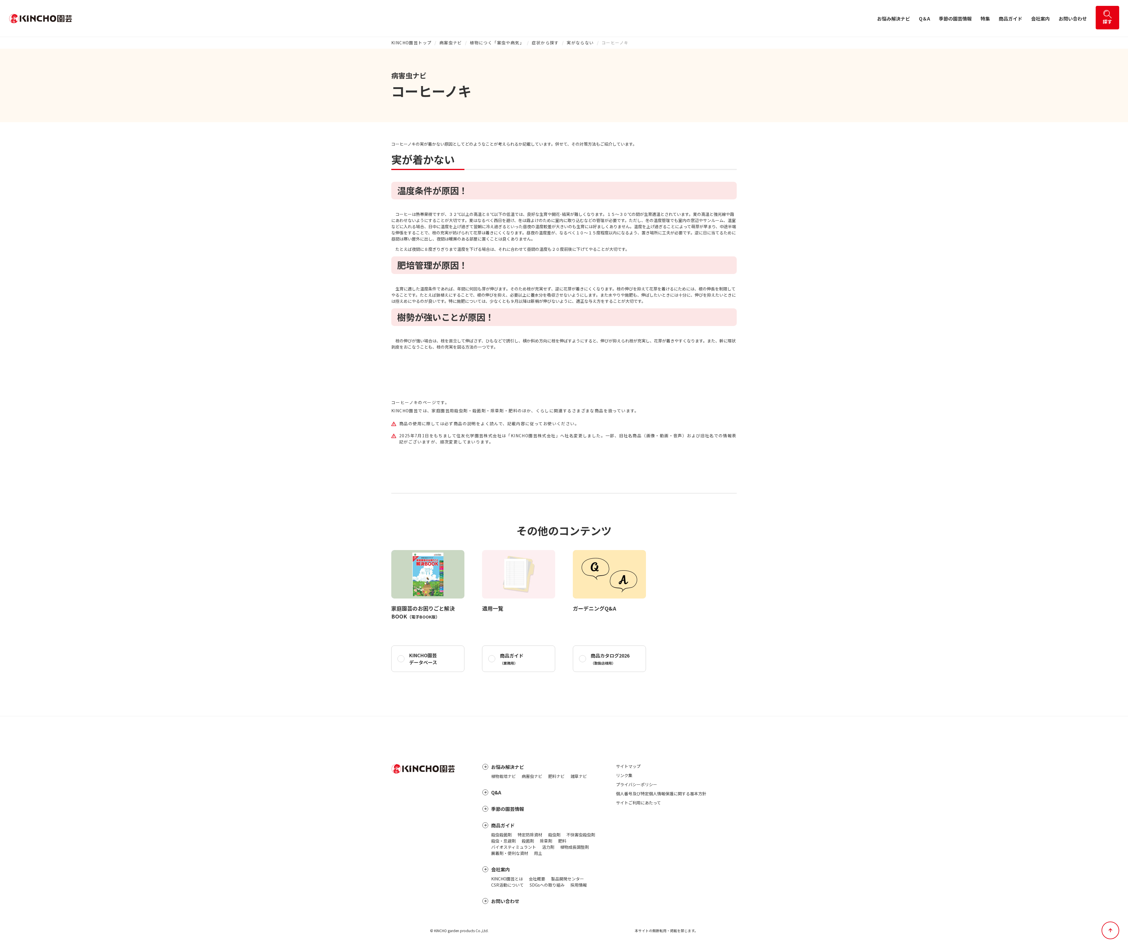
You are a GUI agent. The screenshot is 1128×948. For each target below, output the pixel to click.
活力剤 (548, 847)
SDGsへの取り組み (547, 885)
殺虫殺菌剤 (501, 835)
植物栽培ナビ (503, 776)
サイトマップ (628, 766)
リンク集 (624, 775)
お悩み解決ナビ (893, 18)
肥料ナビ (556, 776)
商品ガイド (1010, 18)
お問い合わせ (1073, 18)
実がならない (580, 43)
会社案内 (1040, 18)
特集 (985, 18)
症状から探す (545, 43)
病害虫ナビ (450, 43)
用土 (538, 853)
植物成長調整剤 (574, 847)
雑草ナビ (578, 776)
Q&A (496, 792)
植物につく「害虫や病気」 (497, 43)
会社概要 (537, 879)
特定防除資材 (530, 835)
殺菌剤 (528, 841)
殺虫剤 (554, 835)
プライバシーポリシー (636, 784)
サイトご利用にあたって (638, 803)
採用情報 (578, 885)
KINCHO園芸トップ (411, 43)
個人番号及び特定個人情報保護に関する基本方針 (661, 793)
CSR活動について (507, 885)
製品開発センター (567, 879)
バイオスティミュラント (513, 847)
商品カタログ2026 (610, 658)
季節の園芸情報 (955, 18)
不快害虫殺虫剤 (580, 835)
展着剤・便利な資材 (509, 853)
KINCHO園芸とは (507, 879)
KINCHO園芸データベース (423, 659)
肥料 (562, 841)
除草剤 (546, 841)
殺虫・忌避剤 (503, 841)
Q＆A (924, 18)
